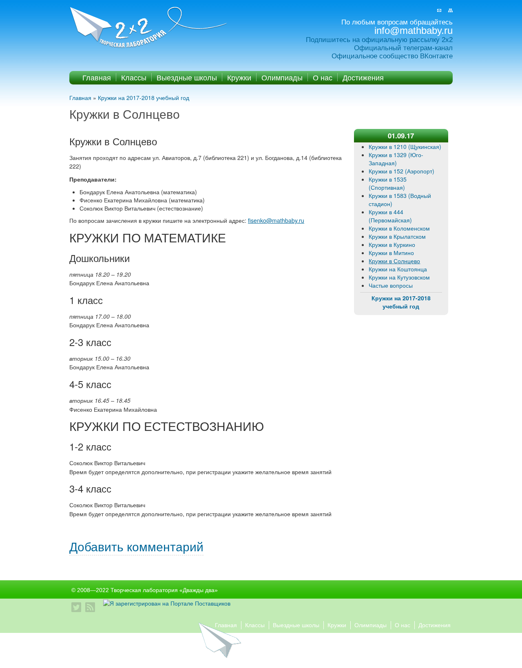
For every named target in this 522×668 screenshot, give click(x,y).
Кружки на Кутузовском (399, 277)
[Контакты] (439, 10)
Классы (133, 77)
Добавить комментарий (136, 546)
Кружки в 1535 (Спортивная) (388, 183)
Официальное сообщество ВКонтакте (392, 56)
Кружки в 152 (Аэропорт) (401, 171)
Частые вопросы (391, 285)
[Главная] (149, 28)
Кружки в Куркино (392, 244)
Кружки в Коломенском (399, 228)
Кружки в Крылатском (397, 236)
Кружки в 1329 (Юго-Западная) (396, 159)
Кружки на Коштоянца (398, 269)
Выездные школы (187, 77)
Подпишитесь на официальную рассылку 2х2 (379, 40)
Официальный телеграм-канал (403, 48)
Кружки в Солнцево (394, 261)
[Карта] (450, 10)
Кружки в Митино (391, 253)
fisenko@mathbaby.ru (276, 220)
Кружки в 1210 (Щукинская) (405, 146)
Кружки (239, 77)
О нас (322, 77)
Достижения (363, 77)
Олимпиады (282, 77)
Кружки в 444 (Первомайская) (390, 216)
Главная (96, 77)
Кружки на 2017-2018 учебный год (143, 97)
